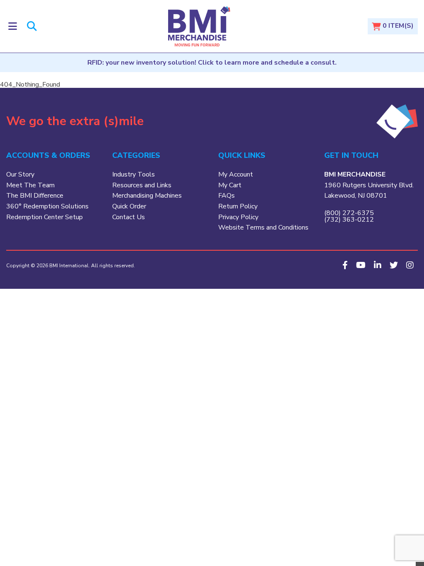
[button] (12, 26)
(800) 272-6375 (349, 213)
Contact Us (128, 217)
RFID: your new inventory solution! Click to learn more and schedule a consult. (212, 62)
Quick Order (129, 206)
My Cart (229, 185)
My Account (235, 174)
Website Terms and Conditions (263, 227)
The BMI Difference (34, 195)
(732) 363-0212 (349, 219)
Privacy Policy (238, 217)
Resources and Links (141, 185)
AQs (228, 195)
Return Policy (238, 206)
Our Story (20, 174)
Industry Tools (133, 174)
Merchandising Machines (147, 195)
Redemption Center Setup (44, 217)
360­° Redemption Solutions (47, 206)
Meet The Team (30, 185)
